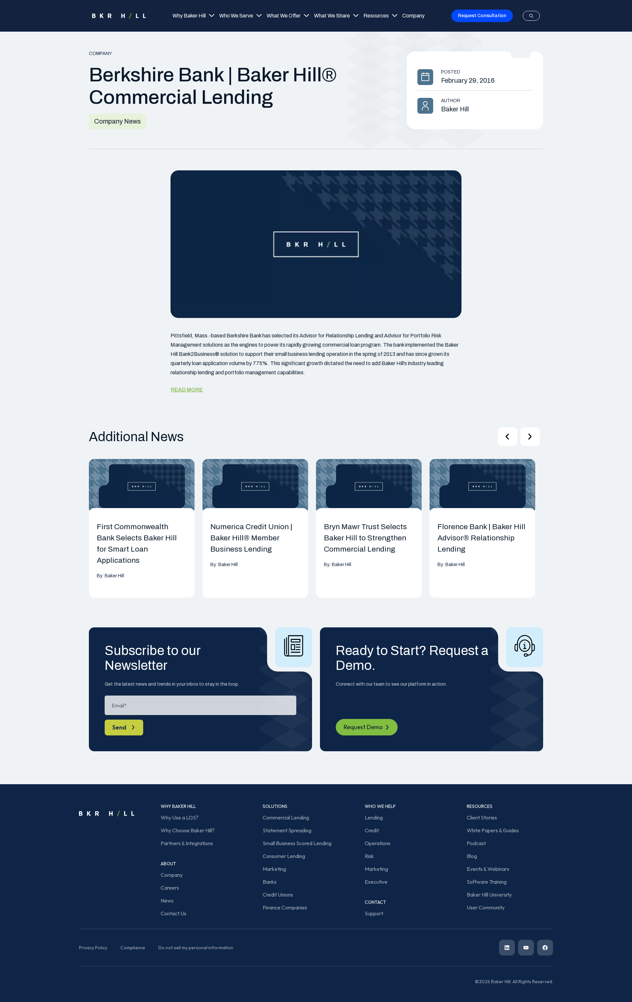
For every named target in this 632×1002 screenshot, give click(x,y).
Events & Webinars (488, 869)
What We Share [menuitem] (332, 15)
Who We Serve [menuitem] (236, 15)
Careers (170, 887)
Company (172, 875)
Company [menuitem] (413, 15)
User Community (486, 907)
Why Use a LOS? (179, 817)
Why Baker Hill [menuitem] (189, 15)
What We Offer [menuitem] (284, 15)
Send (119, 727)
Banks (269, 881)
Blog (472, 856)
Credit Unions (278, 894)
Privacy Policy (93, 947)
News (167, 900)
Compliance (132, 947)
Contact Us (173, 913)
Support (374, 913)
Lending (374, 817)
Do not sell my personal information (195, 947)
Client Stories (482, 817)
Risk (369, 856)
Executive (376, 881)
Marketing (274, 869)
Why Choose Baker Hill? (188, 830)
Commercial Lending (286, 817)
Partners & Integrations (187, 843)
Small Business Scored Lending (297, 843)
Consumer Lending (284, 856)
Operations (377, 843)
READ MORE (187, 389)
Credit (372, 830)
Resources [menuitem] (376, 15)
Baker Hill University (489, 894)
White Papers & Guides (493, 830)
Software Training (487, 881)
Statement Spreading (287, 830)
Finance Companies (285, 907)
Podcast (476, 843)
